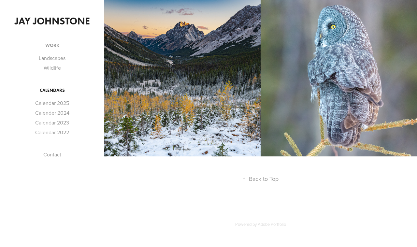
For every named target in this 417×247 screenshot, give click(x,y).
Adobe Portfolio (272, 224)
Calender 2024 (52, 112)
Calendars (52, 90)
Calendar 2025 (52, 103)
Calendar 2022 (52, 132)
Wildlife (52, 67)
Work (52, 45)
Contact (52, 154)
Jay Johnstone (52, 21)
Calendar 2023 (52, 122)
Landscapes (52, 58)
